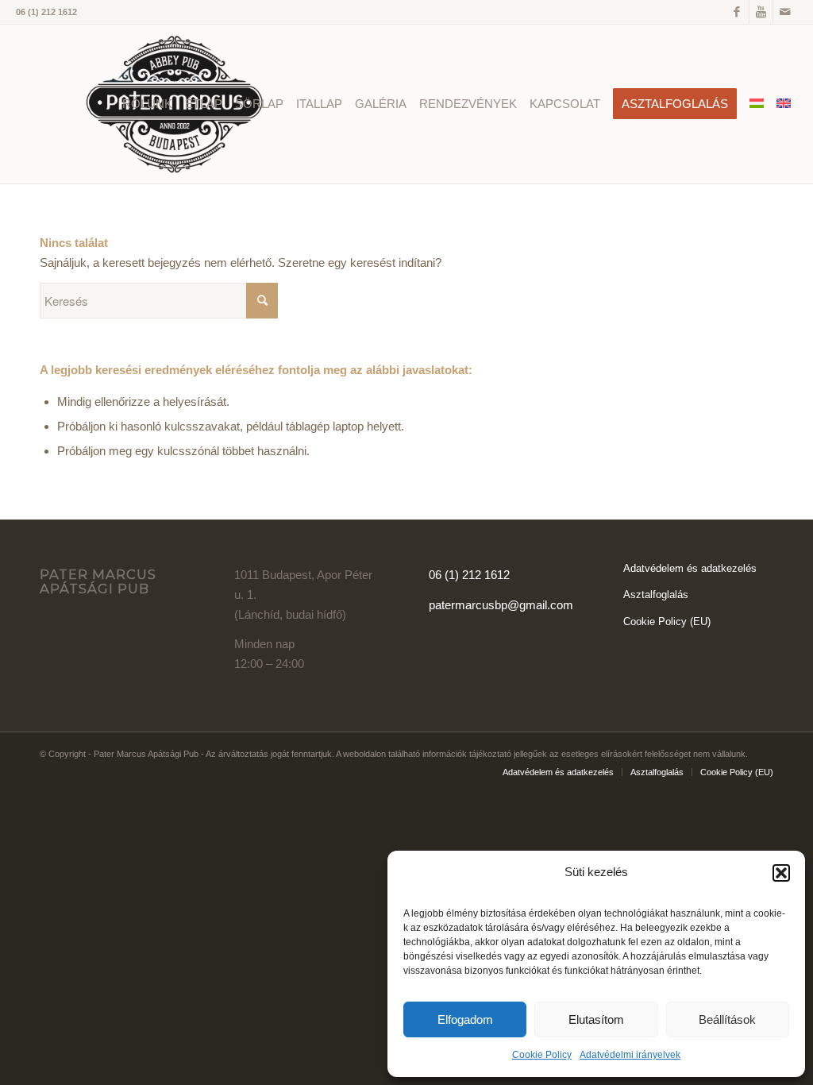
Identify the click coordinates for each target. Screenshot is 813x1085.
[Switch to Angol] (783, 104)
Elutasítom (596, 1019)
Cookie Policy (542, 1054)
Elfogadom (465, 1019)
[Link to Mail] (785, 12)
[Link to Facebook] (737, 12)
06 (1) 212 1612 (469, 574)
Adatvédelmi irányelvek (630, 1054)
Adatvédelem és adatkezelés (690, 568)
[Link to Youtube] (761, 12)
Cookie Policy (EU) (667, 621)
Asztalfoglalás (655, 594)
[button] (781, 873)
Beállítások (727, 1019)
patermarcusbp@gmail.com (501, 605)
